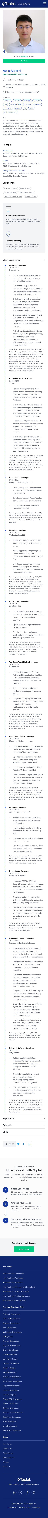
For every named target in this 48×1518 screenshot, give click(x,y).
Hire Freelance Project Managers (16, 1291)
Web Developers (9, 1327)
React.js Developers (11, 1408)
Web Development (10, 112)
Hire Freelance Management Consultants (19, 1287)
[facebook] (23, 1144)
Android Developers (11, 1341)
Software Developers (11, 1323)
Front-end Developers (11, 1318)
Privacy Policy (12, 1507)
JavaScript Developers (12, 1376)
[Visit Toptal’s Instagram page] (33, 1492)
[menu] (44, 4)
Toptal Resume (9, 1457)
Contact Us (7, 1448)
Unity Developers (10, 1426)
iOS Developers (9, 1367)
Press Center (8, 1453)
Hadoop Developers (11, 1363)
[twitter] (18, 1144)
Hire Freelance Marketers (13, 1282)
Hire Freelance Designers (13, 1278)
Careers (6, 1462)
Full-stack (17, 101)
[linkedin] (29, 1144)
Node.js (28, 104)
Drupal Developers (10, 1354)
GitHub (20, 104)
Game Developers (10, 1359)
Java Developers (9, 1372)
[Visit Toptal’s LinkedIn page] (14, 1492)
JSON (12, 104)
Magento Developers (11, 1385)
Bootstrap (27, 101)
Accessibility (36, 1507)
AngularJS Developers (12, 1345)
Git (25, 108)
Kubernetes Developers (12, 1381)
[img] (15, 74)
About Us (6, 1466)
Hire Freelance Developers (13, 1273)
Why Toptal (7, 1444)
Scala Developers (10, 1421)
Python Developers (10, 1403)
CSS (5, 104)
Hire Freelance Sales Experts (14, 1300)
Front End (7, 101)
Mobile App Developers (12, 1332)
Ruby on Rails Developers (13, 1412)
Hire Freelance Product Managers (16, 1296)
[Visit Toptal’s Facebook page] (27, 1492)
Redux (32, 108)
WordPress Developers (12, 1430)
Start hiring (24, 1249)
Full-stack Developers (11, 1314)
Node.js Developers (11, 1390)
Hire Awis (24, 61)
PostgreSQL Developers (12, 1399)
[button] (24, 259)
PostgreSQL (8, 108)
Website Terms (24, 1507)
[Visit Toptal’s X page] (20, 1492)
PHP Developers (9, 1394)
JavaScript (37, 101)
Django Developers (10, 1350)
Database (38, 104)
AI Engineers (8, 1336)
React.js (17, 108)
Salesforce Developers (12, 1417)
